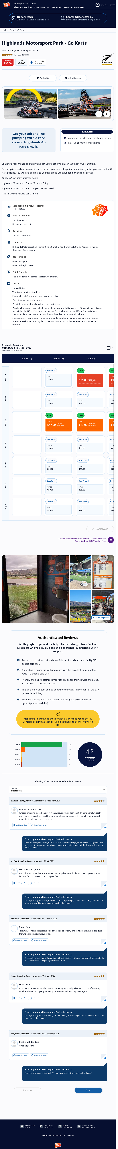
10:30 (5, 377)
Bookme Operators (113, 5)
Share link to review (39, 825)
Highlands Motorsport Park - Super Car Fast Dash (28, 188)
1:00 (5, 444)
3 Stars (17, 754)
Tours (12, 30)
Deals (33, 3)
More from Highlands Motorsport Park (20, 50)
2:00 (5, 465)
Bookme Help (46, 1135)
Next (88, 1090)
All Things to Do (21, 3)
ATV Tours (20, 30)
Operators (70, 1135)
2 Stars (17, 759)
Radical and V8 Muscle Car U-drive (20, 193)
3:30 (5, 506)
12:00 (5, 422)
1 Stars (17, 764)
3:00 (5, 486)
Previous (27, 1090)
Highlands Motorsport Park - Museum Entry (25, 183)
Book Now (102, 529)
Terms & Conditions (58, 1135)
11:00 (5, 399)
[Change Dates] (110, 348)
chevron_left (99, 114)
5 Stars (17, 745)
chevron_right (107, 114)
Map (82, 7)
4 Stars (17, 750)
